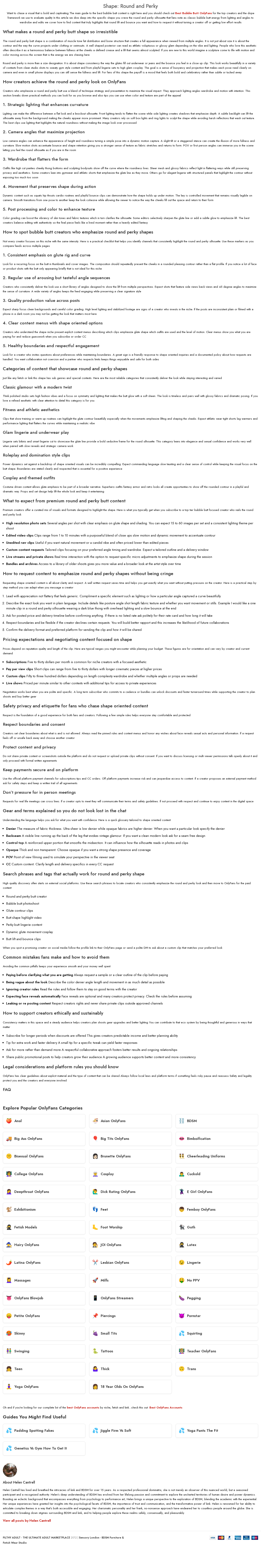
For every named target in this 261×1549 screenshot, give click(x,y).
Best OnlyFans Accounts (165, 1407)
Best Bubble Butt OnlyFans (193, 13)
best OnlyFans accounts (83, 1407)
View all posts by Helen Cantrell (27, 1520)
